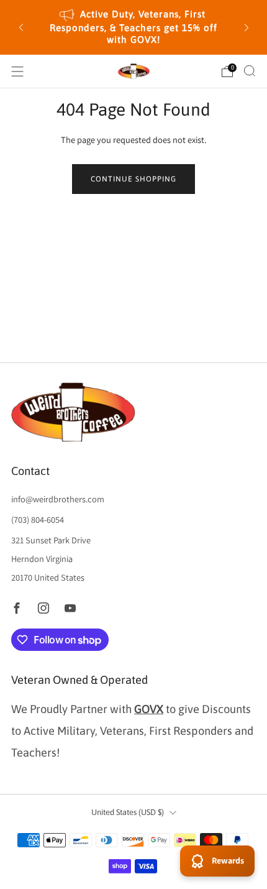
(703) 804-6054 (37, 519)
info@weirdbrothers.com (57, 499)
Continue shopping (133, 179)
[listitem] (134, 27)
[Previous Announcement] (21, 27)
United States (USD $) (127, 812)
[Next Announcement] (246, 27)
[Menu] (17, 71)
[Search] (249, 71)
